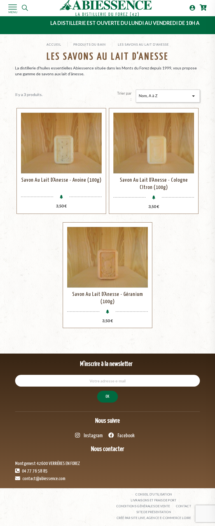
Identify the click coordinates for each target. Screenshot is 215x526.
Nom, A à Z (168, 96)
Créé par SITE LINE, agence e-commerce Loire (153, 518)
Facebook (126, 435)
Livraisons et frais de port (153, 500)
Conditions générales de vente (143, 506)
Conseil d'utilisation (153, 494)
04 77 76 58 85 (34, 471)
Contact (183, 506)
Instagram (93, 435)
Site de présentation (153, 512)
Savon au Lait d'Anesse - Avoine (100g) (61, 180)
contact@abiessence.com (43, 478)
